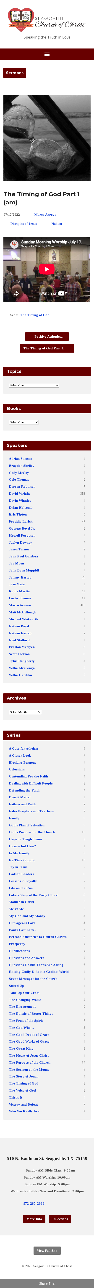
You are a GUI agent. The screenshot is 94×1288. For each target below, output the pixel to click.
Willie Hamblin (20, 675)
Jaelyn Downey (20, 542)
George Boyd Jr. (22, 528)
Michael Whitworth (23, 619)
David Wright (19, 493)
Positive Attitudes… (49, 336)
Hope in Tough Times (25, 839)
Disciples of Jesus (23, 223)
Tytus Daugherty (22, 661)
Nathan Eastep (20, 633)
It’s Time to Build (22, 860)
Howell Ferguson (22, 535)
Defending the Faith (24, 790)
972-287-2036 (33, 1203)
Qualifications (19, 951)
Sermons (15, 73)
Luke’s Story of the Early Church (34, 895)
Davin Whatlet (20, 500)
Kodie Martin (19, 591)
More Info (34, 1219)
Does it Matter (20, 797)
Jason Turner (19, 549)
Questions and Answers (26, 958)
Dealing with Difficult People (31, 783)
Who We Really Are (24, 1111)
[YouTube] (68, 1203)
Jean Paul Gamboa (23, 556)
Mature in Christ (21, 902)
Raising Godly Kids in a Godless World (39, 971)
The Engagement (22, 1006)
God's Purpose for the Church (32, 832)
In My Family (19, 853)
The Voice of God (22, 1090)
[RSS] (75, 1203)
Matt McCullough (22, 612)
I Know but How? (22, 846)
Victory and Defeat (23, 1104)
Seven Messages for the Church (33, 979)
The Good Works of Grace (29, 1041)
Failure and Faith (22, 804)
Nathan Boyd (19, 626)
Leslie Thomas (20, 598)
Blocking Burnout (22, 762)
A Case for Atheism (23, 748)
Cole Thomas (19, 479)
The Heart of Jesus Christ (29, 1055)
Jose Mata (17, 584)
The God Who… (21, 1027)
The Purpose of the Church (29, 1062)
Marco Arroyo (45, 214)
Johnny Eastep (20, 577)
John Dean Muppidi (24, 570)
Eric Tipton (18, 514)
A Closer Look (20, 755)
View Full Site (47, 1250)
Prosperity (17, 944)
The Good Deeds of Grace (29, 1034)
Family (14, 818)
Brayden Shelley (21, 465)
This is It (15, 1097)
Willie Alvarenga (22, 668)
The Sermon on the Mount (29, 1069)
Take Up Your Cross (24, 993)
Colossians (17, 769)
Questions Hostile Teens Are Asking (36, 965)
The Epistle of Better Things (31, 1013)
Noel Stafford (19, 640)
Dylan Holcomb (21, 507)
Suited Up (16, 986)
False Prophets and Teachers (31, 811)
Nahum (56, 223)
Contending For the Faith (28, 776)
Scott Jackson (19, 654)
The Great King (21, 1048)
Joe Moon (16, 563)
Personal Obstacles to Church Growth (38, 937)
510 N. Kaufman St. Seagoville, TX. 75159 (47, 1158)
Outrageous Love (22, 923)
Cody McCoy (19, 473)
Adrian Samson (20, 458)
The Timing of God (35, 315)
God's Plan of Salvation (26, 825)
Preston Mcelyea (22, 647)
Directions (60, 1219)
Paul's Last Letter (22, 930)
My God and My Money (27, 916)
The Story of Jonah (23, 1076)
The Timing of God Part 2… (45, 348)
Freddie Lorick (20, 521)
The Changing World (25, 1000)
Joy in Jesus (18, 867)
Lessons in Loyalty (23, 881)
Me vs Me (16, 909)
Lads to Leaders (21, 874)
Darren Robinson (22, 486)
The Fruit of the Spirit (26, 1020)
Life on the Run (21, 888)
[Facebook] (61, 1203)
